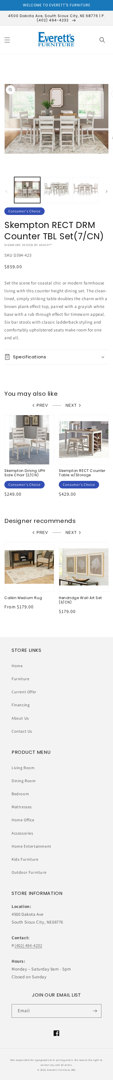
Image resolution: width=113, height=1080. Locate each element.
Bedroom (20, 793)
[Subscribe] (94, 1011)
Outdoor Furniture (29, 872)
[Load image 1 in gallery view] (27, 190)
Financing (21, 704)
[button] (7, 40)
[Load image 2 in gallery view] (56, 190)
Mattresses (22, 806)
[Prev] (6, 191)
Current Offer (24, 691)
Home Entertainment (31, 846)
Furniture (20, 678)
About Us (20, 718)
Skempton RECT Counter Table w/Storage (82, 472)
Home (17, 665)
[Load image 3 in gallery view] (85, 190)
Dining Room (24, 780)
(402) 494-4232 (28, 945)
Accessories (22, 833)
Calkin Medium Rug (23, 598)
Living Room (23, 767)
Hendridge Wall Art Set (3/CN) (80, 600)
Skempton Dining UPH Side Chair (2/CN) (24, 472)
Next (71, 405)
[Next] (106, 191)
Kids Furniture (25, 859)
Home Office (23, 819)
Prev (42, 405)
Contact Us (22, 731)
